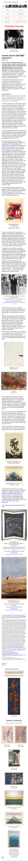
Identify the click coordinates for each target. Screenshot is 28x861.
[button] (2, 2)
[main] (14, 26)
